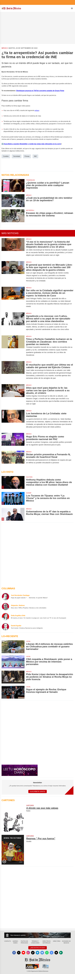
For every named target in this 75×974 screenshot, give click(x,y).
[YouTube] (23, 952)
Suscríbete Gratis (37, 791)
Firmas (27, 156)
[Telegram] (37, 952)
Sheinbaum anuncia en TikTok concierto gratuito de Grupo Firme (40, 90)
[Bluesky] (42, 952)
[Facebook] (14, 952)
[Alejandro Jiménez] (5, 606)
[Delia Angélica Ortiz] (5, 617)
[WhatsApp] (47, 952)
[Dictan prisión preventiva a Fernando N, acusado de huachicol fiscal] (13, 458)
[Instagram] (28, 952)
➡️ (3, 144)
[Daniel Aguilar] (5, 627)
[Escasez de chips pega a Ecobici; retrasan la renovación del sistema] (13, 215)
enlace (37, 110)
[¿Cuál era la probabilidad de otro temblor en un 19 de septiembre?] (13, 200)
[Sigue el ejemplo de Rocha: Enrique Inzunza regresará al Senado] (13, 692)
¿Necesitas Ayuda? (37, 948)
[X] (19, 952)
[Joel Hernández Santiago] (5, 596)
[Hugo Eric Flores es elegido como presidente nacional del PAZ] (13, 440)
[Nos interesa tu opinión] (37, 935)
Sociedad (16, 156)
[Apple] (56, 952)
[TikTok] (33, 952)
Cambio (6, 156)
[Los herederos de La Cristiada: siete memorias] (13, 420)
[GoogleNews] (51, 952)
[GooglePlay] (61, 952)
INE (35, 156)
